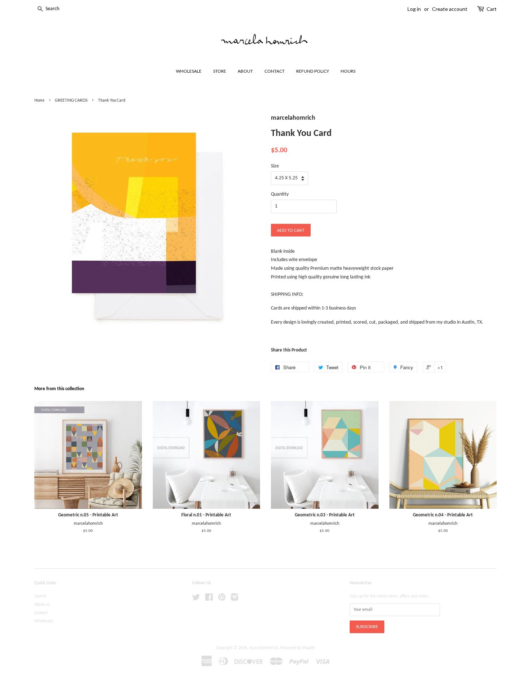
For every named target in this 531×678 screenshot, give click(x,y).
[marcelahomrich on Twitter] (196, 599)
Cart (492, 9)
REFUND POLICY (312, 71)
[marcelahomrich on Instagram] (234, 599)
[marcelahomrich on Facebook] (209, 599)
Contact (41, 613)
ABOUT (245, 71)
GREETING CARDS (71, 100)
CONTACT (274, 71)
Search (40, 596)
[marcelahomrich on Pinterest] (222, 599)
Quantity (280, 194)
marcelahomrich (263, 648)
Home (39, 100)
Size (275, 166)
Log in (414, 9)
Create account (449, 9)
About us (42, 604)
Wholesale (43, 621)
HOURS (348, 71)
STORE (219, 71)
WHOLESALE (189, 71)
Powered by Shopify (297, 648)
